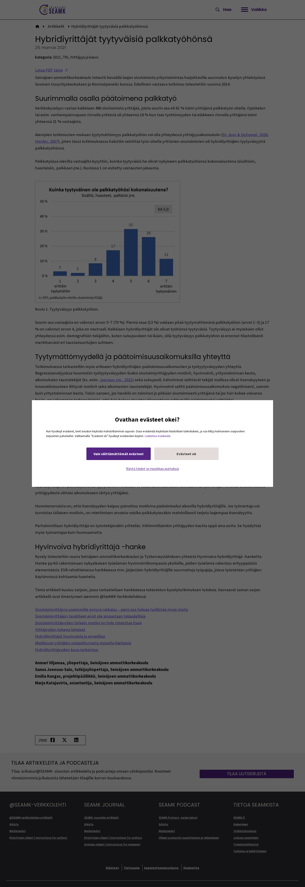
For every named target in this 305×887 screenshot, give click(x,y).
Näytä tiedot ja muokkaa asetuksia (152, 468)
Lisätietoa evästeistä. (158, 436)
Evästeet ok (186, 454)
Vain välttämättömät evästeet (119, 454)
